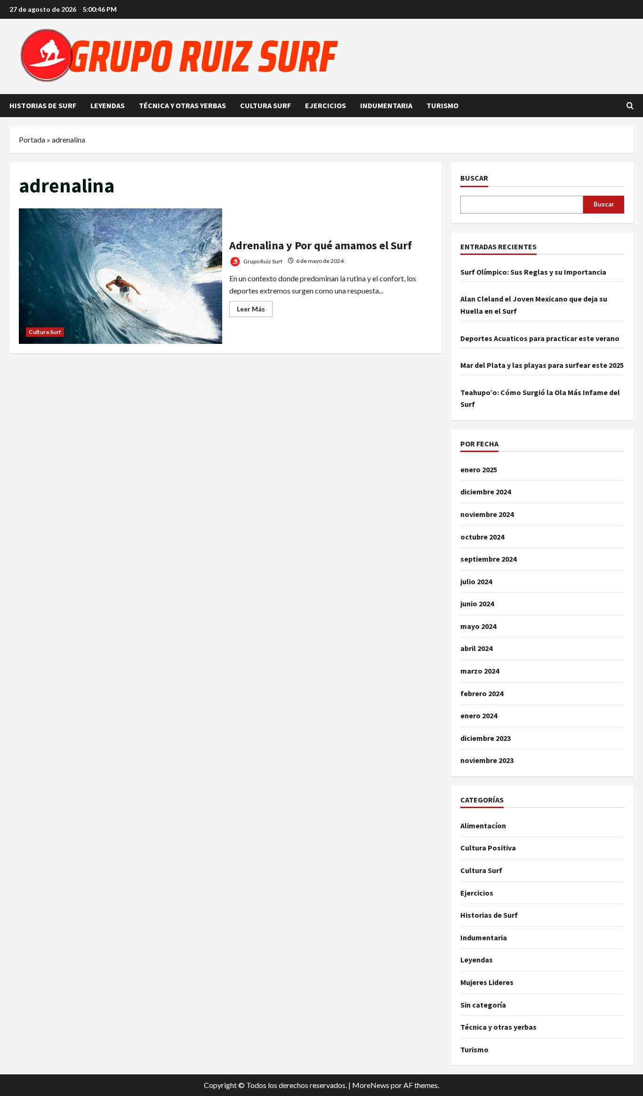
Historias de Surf (42, 105)
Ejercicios (325, 105)
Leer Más (255, 310)
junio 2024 (477, 603)
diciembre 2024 (485, 491)
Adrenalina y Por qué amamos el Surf (120, 276)
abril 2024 (476, 648)
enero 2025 (478, 469)
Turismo (442, 105)
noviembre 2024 (487, 514)
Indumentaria (386, 105)
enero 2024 (478, 715)
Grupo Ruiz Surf (262, 260)
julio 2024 (476, 581)
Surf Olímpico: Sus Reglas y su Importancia (533, 272)
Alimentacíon (483, 825)
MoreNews (370, 1084)
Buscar (474, 178)
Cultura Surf (265, 105)
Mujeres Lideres (487, 982)
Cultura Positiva (488, 847)
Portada (32, 139)
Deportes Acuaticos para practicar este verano (539, 338)
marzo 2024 (479, 670)
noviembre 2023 (487, 760)
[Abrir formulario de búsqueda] (630, 106)
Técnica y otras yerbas (182, 105)
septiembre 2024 (488, 559)
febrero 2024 (481, 693)
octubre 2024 (482, 536)
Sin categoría (483, 1004)
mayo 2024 (478, 626)
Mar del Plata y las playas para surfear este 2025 (542, 365)
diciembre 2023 (485, 738)
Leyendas (107, 105)
